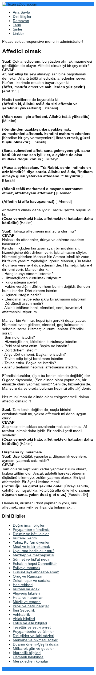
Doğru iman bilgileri (29, 525)
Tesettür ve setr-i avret (32, 627)
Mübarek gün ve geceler (33, 648)
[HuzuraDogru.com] (19, 4)
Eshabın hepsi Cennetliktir (35, 563)
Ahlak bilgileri (24, 619)
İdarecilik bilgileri (27, 653)
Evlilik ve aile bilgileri (30, 623)
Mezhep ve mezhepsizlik (33, 555)
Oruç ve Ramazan (28, 576)
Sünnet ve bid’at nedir (31, 559)
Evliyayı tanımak (26, 568)
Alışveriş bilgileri (26, 593)
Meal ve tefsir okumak (31, 546)
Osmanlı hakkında (28, 657)
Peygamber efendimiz (31, 529)
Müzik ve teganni (27, 602)
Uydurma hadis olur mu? (33, 551)
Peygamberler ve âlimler (33, 631)
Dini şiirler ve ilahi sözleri (33, 636)
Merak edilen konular (30, 661)
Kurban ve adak (26, 589)
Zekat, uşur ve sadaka (31, 580)
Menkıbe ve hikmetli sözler (35, 640)
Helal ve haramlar (28, 597)
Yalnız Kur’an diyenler (31, 542)
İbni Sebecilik (24, 610)
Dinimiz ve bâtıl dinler (31, 534)
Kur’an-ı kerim (25, 538)
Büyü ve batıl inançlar (31, 606)
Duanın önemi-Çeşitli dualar (36, 644)
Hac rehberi (23, 585)
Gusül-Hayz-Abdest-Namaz (36, 572)
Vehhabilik (21, 614)
